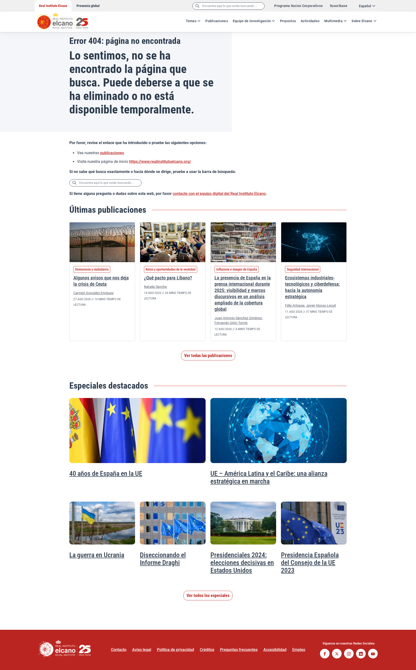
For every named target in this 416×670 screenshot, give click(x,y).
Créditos (207, 649)
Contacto (118, 649)
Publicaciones (216, 21)
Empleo (298, 649)
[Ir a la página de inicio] (67, 19)
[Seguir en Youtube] (373, 654)
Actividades (310, 21)
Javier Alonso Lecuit (321, 305)
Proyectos (288, 21)
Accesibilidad (274, 649)
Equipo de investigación (252, 21)
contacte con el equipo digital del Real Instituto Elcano (219, 193)
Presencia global (88, 6)
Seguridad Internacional (302, 269)
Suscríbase (338, 6)
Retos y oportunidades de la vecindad (170, 269)
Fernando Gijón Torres (230, 323)
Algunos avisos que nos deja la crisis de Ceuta (101, 281)
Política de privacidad (175, 649)
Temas (191, 21)
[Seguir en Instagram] (349, 654)
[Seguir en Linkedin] (361, 654)
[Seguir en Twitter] (337, 654)
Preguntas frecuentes (239, 649)
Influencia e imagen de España (236, 269)
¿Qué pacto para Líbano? (168, 278)
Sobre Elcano (361, 21)
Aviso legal (141, 649)
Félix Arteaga (295, 305)
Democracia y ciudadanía (92, 269)
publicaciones (112, 153)
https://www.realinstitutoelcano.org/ (160, 161)
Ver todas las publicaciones (208, 355)
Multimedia (333, 21)
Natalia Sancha (155, 287)
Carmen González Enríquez (93, 293)
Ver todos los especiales (208, 595)
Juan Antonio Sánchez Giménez (238, 318)
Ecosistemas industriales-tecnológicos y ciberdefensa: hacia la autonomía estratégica (312, 287)
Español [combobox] (365, 6)
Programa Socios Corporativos (298, 6)
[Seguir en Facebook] (325, 654)
